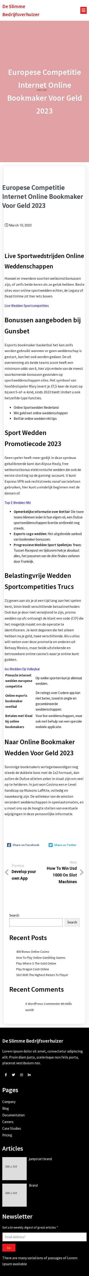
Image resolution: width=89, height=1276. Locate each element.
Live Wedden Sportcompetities (27, 305)
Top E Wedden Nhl (18, 502)
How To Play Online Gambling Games (40, 958)
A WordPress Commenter (42, 1004)
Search (14, 915)
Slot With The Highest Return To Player (42, 975)
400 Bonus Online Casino (32, 952)
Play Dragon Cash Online (32, 969)
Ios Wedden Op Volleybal (22, 669)
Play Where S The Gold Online (36, 963)
